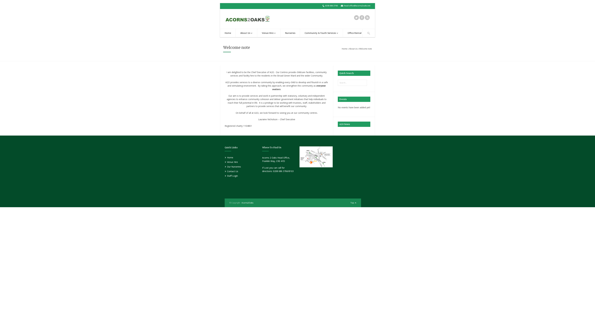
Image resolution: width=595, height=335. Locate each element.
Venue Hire (265, 33)
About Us (243, 33)
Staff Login (232, 175)
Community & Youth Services (318, 33)
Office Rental (354, 32)
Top (352, 202)
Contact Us (232, 171)
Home (228, 32)
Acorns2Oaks (247, 202)
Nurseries (290, 32)
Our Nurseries (234, 166)
